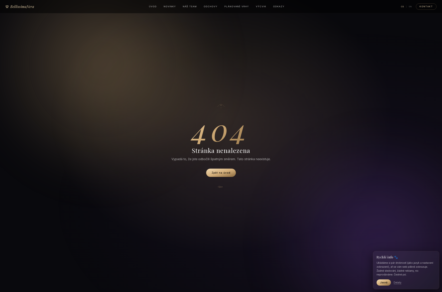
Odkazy (279, 6)
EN (410, 6)
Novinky (170, 6)
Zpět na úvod (221, 172)
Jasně (383, 282)
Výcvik (261, 6)
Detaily (397, 282)
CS (402, 6)
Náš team (190, 6)
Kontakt (426, 6)
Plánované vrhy (236, 6)
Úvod (153, 6)
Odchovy (211, 6)
